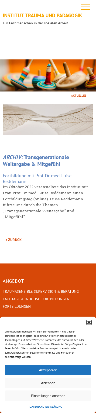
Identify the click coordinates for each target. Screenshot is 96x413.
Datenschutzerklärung (46, 406)
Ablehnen (48, 383)
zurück (15, 239)
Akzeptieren (48, 370)
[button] (89, 322)
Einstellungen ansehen (48, 396)
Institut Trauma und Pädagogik (42, 15)
